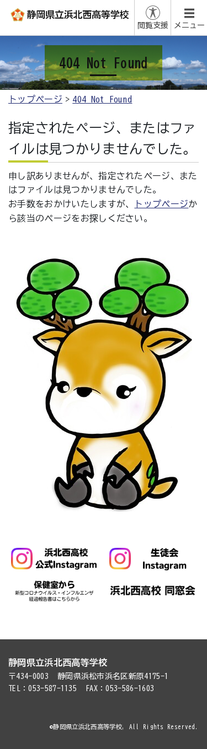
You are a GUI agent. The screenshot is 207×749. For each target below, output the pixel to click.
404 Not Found (102, 99)
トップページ (35, 99)
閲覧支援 (152, 25)
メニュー (189, 25)
